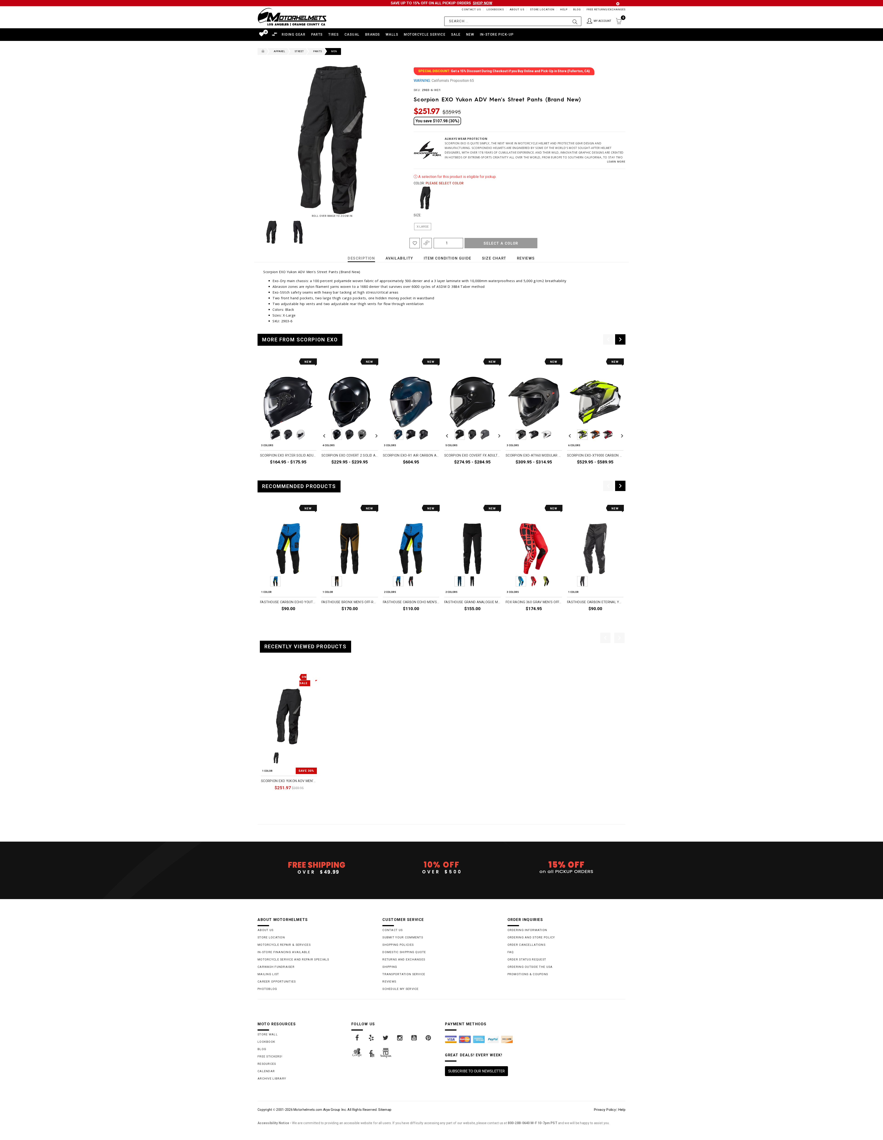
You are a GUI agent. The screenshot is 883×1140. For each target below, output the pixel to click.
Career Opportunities (277, 981)
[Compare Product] (272, 676)
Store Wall (268, 1034)
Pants (317, 51)
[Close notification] (617, 4)
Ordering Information (527, 930)
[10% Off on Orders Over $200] (441, 868)
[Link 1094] (386, 1038)
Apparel (279, 51)
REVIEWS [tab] (526, 258)
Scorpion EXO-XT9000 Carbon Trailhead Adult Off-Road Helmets (595, 455)
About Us (517, 9)
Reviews (389, 981)
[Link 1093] (372, 1038)
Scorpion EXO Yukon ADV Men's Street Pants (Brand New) (289, 781)
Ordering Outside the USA (530, 967)
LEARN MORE (616, 161)
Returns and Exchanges (403, 959)
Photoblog (267, 989)
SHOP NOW (482, 3)
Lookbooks (495, 9)
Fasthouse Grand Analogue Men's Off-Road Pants (472, 602)
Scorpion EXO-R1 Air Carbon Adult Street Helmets (411, 455)
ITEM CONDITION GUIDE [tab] (447, 258)
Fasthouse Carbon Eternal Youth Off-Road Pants (595, 602)
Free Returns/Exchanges (606, 9)
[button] (599, 21)
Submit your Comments (402, 937)
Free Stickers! (270, 1056)
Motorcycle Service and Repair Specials (293, 959)
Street (299, 51)
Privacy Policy (605, 1110)
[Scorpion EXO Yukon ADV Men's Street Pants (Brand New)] (289, 716)
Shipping (389, 967)
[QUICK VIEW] (280, 676)
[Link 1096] (414, 1038)
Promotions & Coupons (527, 974)
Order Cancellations (526, 944)
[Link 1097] (429, 1038)
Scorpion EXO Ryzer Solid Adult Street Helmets (288, 455)
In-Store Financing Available (284, 952)
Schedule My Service (400, 989)
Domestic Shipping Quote (404, 952)
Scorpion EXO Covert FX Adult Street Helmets (472, 455)
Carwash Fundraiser (276, 967)
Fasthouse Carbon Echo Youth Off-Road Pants (288, 602)
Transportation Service (403, 974)
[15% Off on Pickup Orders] (566, 868)
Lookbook (266, 1041)
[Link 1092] (357, 1038)
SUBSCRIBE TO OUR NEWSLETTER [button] (476, 1071)
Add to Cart (299, 798)
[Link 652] (262, 51)
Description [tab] (361, 258)
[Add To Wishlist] (415, 243)
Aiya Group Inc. (335, 1110)
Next (393, 232)
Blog (577, 9)
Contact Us (471, 9)
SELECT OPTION (300, 472)
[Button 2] (575, 21)
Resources (267, 1064)
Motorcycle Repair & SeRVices (284, 944)
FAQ (510, 952)
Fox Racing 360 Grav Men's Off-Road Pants (534, 602)
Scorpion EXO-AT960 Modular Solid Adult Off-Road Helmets (534, 455)
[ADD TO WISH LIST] (263, 676)
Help (563, 9)
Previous (256, 232)
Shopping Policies (398, 944)
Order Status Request (526, 959)
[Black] (425, 198)
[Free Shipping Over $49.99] (317, 868)
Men (334, 51)
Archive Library (272, 1078)
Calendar (266, 1071)
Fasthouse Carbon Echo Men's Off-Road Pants (411, 602)
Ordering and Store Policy (531, 937)
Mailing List (268, 974)
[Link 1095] (400, 1038)
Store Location (542, 9)
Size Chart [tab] (494, 258)
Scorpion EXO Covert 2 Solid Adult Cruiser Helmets (349, 455)
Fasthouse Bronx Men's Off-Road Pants (349, 602)
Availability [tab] (399, 258)
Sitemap (384, 1110)
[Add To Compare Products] (426, 243)
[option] (288, 417)
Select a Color (501, 243)
